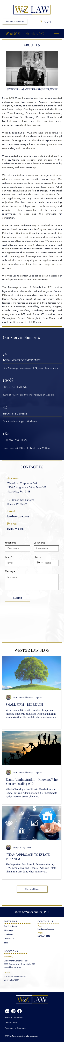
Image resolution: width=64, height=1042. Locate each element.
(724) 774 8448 (15, 528)
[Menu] (57, 33)
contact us (25, 275)
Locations (8, 934)
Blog (6, 942)
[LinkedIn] (7, 1011)
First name (10, 542)
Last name (39, 542)
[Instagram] (13, 1011)
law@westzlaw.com (18, 516)
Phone (37, 557)
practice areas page (42, 179)
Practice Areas (10, 926)
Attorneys (8, 930)
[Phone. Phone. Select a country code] (39, 563)
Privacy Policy (11, 1022)
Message (10, 571)
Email (8, 557)
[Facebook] (19, 1011)
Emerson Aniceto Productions (25, 1036)
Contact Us (9, 938)
